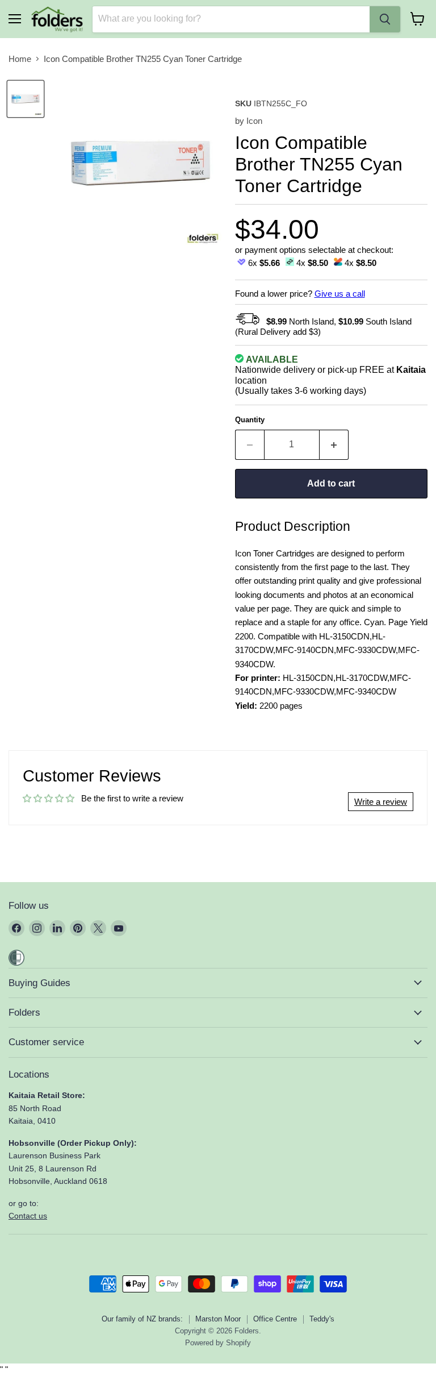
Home (20, 59)
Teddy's (321, 1319)
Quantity (250, 419)
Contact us (28, 1215)
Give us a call (340, 293)
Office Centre (275, 1319)
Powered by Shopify (218, 1342)
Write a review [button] (380, 802)
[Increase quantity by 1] (334, 444)
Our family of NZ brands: (142, 1319)
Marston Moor (218, 1319)
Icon (254, 121)
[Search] (385, 19)
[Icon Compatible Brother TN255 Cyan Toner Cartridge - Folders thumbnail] (25, 99)
